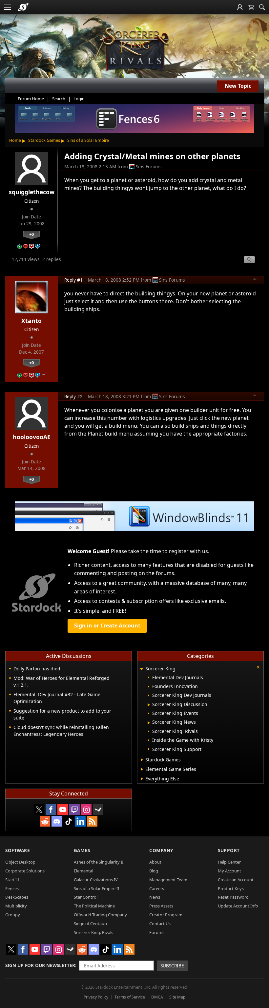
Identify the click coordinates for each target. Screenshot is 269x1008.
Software (17, 850)
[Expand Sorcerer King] (141, 669)
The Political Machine (94, 906)
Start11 (12, 880)
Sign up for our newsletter (40, 965)
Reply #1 (73, 280)
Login (79, 99)
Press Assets (161, 906)
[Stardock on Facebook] (51, 809)
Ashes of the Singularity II (98, 862)
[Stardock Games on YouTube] (63, 809)
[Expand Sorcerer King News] (149, 722)
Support (229, 850)
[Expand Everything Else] (142, 778)
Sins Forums (149, 166)
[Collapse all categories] (258, 667)
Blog (153, 871)
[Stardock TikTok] (68, 821)
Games (82, 850)
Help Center (229, 862)
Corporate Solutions (25, 871)
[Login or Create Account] (240, 7)
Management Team (168, 880)
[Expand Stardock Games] (142, 759)
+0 (31, 234)
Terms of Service (129, 997)
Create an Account (236, 880)
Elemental (83, 871)
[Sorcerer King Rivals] (134, 49)
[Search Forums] (262, 7)
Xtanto (31, 321)
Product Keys (231, 888)
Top (255, 280)
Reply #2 (73, 396)
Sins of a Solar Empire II (96, 888)
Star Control (85, 897)
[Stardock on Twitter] (39, 809)
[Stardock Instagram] (86, 809)
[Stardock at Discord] (57, 821)
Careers (156, 888)
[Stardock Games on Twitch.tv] (74, 809)
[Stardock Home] (23, 7)
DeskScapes (16, 897)
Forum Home (31, 99)
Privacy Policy (96, 997)
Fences (12, 888)
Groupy (12, 915)
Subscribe (172, 965)
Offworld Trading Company (100, 915)
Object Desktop (20, 862)
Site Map (177, 997)
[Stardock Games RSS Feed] (92, 821)
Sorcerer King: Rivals (93, 932)
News (154, 897)
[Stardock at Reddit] (45, 821)
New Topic (238, 85)
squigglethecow (31, 192)
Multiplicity (16, 906)
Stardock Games (44, 140)
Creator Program (165, 915)
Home (15, 140)
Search (58, 99)
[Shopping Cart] (251, 7)
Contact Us (160, 923)
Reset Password (233, 897)
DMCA (157, 997)
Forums (156, 932)
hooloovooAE (32, 437)
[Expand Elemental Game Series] (142, 769)
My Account (229, 871)
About (155, 862)
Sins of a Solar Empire (88, 140)
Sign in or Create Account (107, 625)
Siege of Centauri (90, 923)
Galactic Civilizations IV (96, 880)
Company (161, 850)
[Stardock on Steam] (98, 809)
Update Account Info (238, 906)
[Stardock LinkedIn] (80, 821)
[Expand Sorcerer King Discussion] (149, 704)
